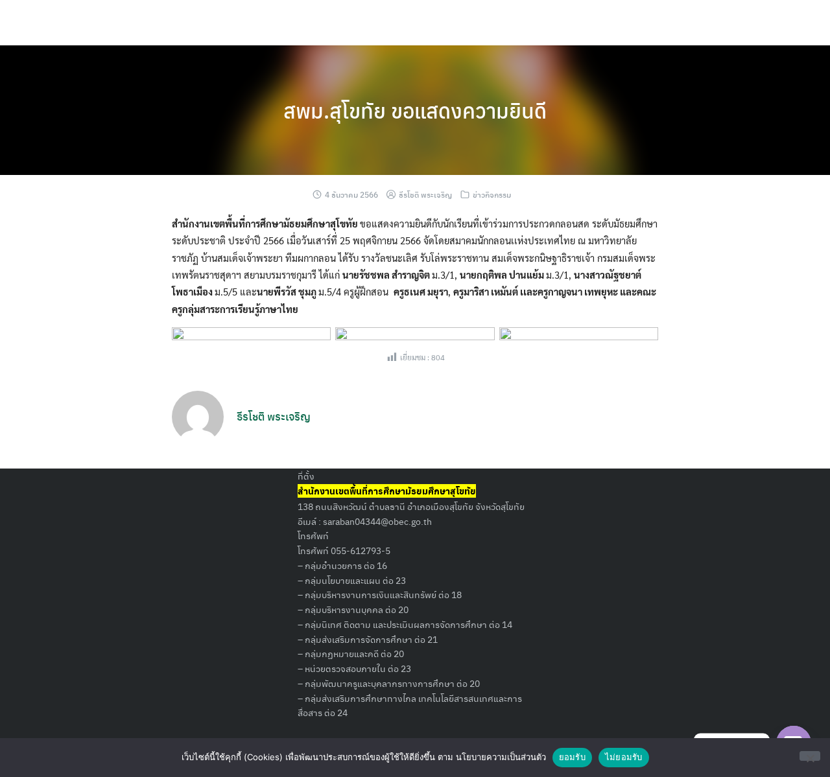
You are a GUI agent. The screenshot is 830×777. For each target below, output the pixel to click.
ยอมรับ (572, 757)
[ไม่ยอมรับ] (810, 756)
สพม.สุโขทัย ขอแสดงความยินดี (415, 110)
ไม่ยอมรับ (624, 757)
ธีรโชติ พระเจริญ (425, 194)
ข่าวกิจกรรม (492, 194)
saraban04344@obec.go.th (377, 521)
